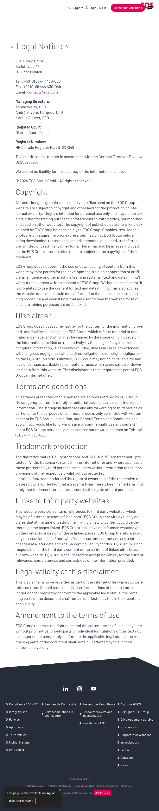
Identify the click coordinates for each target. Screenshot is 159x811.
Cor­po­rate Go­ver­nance (135, 735)
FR (104, 8)
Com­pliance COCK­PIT (23, 704)
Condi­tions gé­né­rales (107, 785)
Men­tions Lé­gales (36, 785)
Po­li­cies (14, 719)
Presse (125, 750)
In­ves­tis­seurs (129, 742)
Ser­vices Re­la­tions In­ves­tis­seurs (59, 713)
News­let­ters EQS (93, 723)
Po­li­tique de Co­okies (84, 785)
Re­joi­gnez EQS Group (134, 712)
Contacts (126, 757)
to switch (21, 801)
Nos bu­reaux (129, 727)
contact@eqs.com (42, 92)
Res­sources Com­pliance (98, 704)
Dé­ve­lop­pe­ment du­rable (136, 719)
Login (92, 8)
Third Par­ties (18, 735)
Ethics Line (126, 785)
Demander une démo (128, 7)
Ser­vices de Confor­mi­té (61, 704)
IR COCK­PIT (16, 750)
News (124, 765)
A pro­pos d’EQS (130, 704)
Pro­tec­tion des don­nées (59, 785)
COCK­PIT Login (102, 792)
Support (77, 8)
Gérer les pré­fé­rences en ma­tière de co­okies (70, 792)
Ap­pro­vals (16, 727)
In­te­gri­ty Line (18, 712)
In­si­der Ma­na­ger (20, 742)
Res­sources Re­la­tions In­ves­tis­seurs (97, 713)
